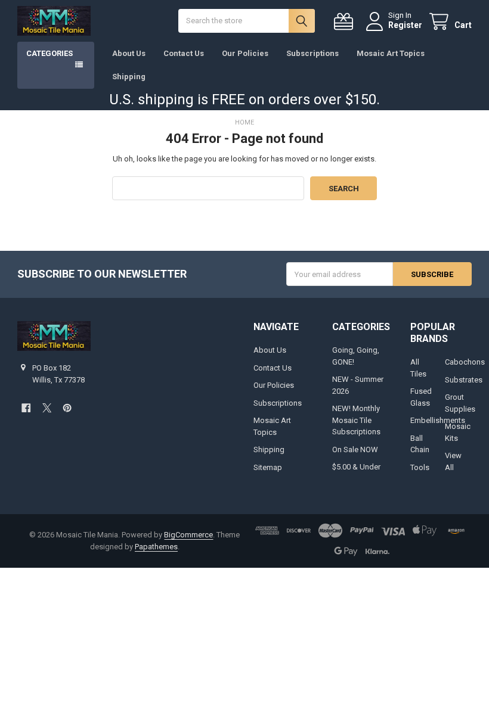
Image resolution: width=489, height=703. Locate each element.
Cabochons (465, 361)
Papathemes (156, 546)
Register (405, 25)
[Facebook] (26, 407)
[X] (46, 407)
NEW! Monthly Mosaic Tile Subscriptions (356, 420)
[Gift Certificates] (346, 22)
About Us (129, 53)
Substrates (463, 379)
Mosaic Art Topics (391, 53)
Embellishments (437, 420)
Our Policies (245, 53)
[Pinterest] (67, 407)
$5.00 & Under (356, 466)
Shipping (129, 76)
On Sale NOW (355, 449)
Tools (419, 467)
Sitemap (267, 467)
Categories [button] (49, 53)
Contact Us (183, 53)
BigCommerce (188, 534)
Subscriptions (312, 53)
